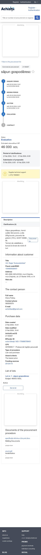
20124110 (9, 363)
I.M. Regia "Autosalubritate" (15, 263)
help (23, 535)
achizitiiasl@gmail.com (13, 309)
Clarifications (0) (10, 224)
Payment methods (27, 546)
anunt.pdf (8, 451)
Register (16, 2)
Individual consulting (28, 549)
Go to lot (13, 388)
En (35, 2)
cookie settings (7, 541)
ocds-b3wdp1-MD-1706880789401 (18, 341)
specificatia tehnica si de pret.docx (17, 438)
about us (5, 535)
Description (8, 219)
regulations (6, 538)
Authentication (25, 2)
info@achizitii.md (31, 538)
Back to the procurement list (11, 62)
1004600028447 (11, 268)
